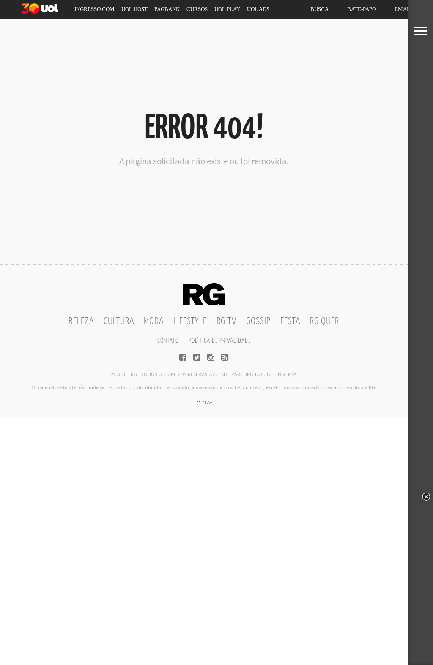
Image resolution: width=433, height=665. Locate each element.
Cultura (119, 321)
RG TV (226, 321)
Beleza (81, 321)
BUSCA (319, 9)
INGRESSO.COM (94, 9)
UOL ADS (258, 9)
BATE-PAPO (361, 9)
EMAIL (403, 9)
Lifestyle (190, 321)
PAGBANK (167, 9)
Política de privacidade (220, 341)
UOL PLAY (227, 9)
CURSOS (197, 9)
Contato (168, 341)
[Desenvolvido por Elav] (203, 405)
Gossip (258, 321)
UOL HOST (134, 9)
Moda (154, 321)
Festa (290, 321)
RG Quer (324, 321)
